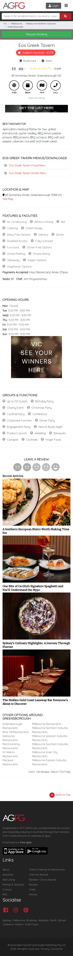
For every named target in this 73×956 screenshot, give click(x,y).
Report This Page (60, 771)
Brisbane (31, 920)
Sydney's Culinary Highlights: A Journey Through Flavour (36, 644)
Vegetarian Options (19, 266)
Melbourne (16, 23)
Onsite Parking (16, 253)
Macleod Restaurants (10, 762)
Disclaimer (57, 948)
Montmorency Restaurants (11, 746)
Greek (57, 68)
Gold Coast (31, 924)
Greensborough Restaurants (12, 726)
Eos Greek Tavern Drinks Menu (27, 173)
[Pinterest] (27, 910)
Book (28, 85)
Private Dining (41, 253)
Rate (48, 61)
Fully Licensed (44, 241)
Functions (13, 247)
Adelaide (43, 920)
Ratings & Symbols (13, 884)
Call (55, 85)
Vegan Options (37, 260)
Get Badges (43, 771)
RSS (5, 894)
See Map (8, 199)
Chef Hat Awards (38, 874)
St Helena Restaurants (10, 754)
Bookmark (29, 61)
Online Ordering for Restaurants (47, 869)
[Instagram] (17, 910)
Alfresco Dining (43, 221)
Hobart (19, 924)
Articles (33, 894)
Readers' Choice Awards (43, 879)
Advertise (8, 874)
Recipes (33, 884)
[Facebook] (7, 910)
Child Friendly (34, 228)
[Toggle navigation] (66, 6)
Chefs (32, 889)
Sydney (7, 920)
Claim (31, 771)
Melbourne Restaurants (46, 724)
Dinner (60, 234)
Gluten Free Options (39, 247)
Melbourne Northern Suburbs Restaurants (50, 730)
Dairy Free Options (19, 234)
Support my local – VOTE (38, 52)
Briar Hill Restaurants (16, 732)
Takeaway (13, 260)
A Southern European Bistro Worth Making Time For (36, 531)
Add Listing (9, 879)
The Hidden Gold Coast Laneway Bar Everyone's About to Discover (35, 701)
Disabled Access (17, 241)
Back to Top (62, 794)
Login (54, 5)
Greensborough (15, 27)
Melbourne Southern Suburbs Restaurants (50, 746)
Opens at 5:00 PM (40, 68)
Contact (7, 889)
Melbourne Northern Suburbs (41, 23)
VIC (5, 23)
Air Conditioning (17, 221)
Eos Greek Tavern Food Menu (26, 165)
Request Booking (36, 34)
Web (14, 85)
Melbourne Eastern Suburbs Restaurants (49, 762)
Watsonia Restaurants (10, 738)
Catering (12, 228)
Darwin (62, 920)
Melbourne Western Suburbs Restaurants (49, 738)
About (6, 869)
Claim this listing (37, 98)
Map (42, 85)
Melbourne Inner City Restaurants (45, 754)
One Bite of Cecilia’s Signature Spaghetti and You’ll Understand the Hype (33, 588)
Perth (53, 920)
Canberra (8, 924)
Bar (63, 221)
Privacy (45, 948)
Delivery (43, 234)
